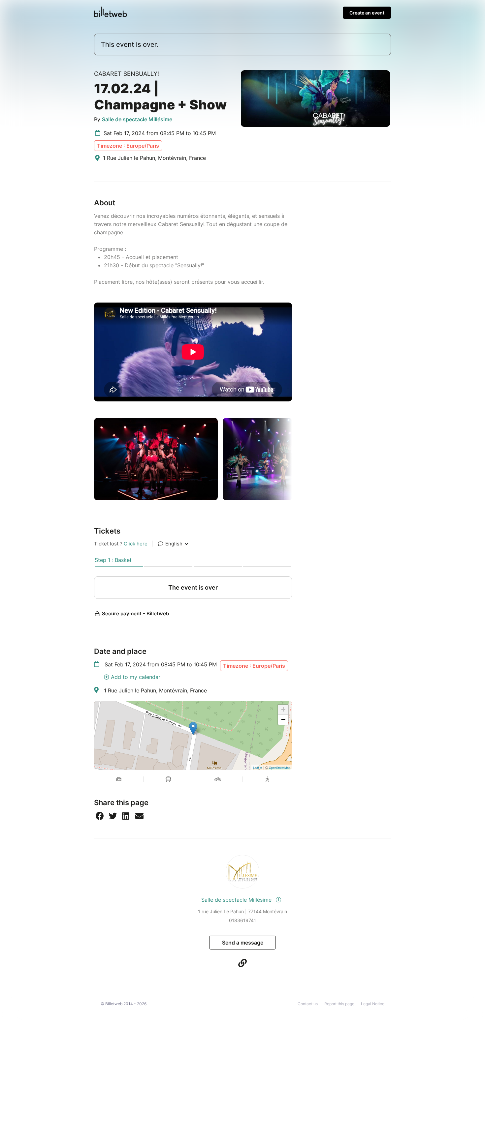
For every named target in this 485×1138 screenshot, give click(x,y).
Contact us (308, 1003)
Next (297, 459)
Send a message (242, 942)
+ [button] (283, 709)
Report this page (339, 1003)
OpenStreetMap (279, 768)
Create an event (366, 12)
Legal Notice (372, 1003)
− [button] (283, 719)
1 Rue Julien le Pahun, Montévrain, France (155, 690)
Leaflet (257, 768)
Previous (89, 459)
